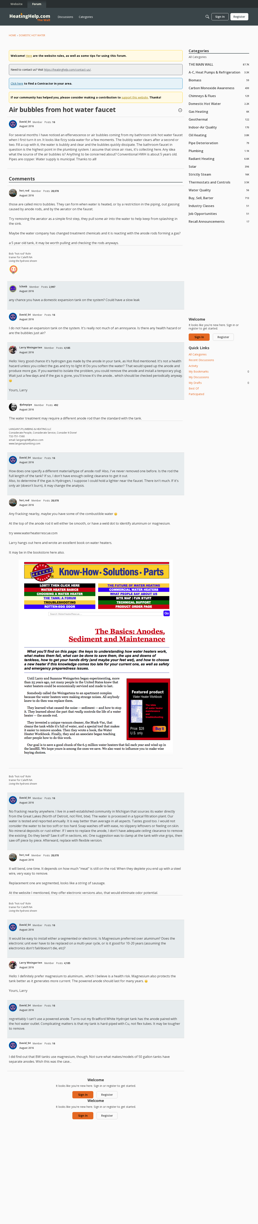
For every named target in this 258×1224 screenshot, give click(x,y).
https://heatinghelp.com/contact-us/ (67, 69)
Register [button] (107, 1095)
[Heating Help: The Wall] (30, 16)
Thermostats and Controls (219, 182)
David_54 (24, 121)
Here (29, 56)
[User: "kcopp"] (13, 269)
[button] (180, 110)
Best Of (194, 388)
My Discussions (199, 377)
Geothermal (219, 119)
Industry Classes (219, 206)
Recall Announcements (219, 221)
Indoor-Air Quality (219, 127)
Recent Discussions (201, 360)
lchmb (23, 286)
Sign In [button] (83, 1095)
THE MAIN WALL (219, 64)
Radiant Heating (219, 158)
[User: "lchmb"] (13, 289)
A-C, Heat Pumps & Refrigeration (219, 72)
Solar (219, 166)
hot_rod (24, 190)
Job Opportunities (219, 213)
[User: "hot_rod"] (13, 193)
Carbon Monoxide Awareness (219, 88)
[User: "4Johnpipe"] (13, 407)
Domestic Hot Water (219, 103)
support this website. (135, 97)
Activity (193, 366)
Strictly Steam (219, 174)
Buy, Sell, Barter (219, 198)
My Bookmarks (219, 371)
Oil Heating (219, 135)
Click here (17, 83)
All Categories (198, 57)
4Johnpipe (25, 404)
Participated (196, 394)
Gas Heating (219, 111)
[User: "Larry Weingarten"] (13, 350)
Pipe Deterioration (219, 143)
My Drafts (219, 383)
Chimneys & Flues (219, 96)
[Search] (207, 16)
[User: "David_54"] (13, 124)
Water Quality (219, 190)
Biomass (219, 80)
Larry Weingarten (30, 347)
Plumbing (219, 151)
